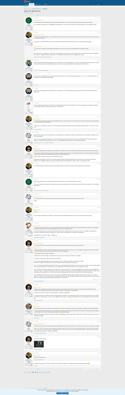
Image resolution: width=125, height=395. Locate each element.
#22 (99, 32)
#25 (99, 88)
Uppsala (31, 29)
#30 (99, 163)
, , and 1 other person (44, 57)
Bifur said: (37, 148)
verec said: (37, 225)
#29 (99, 146)
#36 (99, 284)
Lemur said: (37, 287)
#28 (99, 132)
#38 (99, 321)
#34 (99, 223)
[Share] (97, 18)
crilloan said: (37, 46)
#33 (99, 207)
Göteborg (31, 157)
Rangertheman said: (39, 34)
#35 (99, 240)
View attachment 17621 (39, 359)
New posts (26, 6)
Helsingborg (30, 235)
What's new (37, 4)
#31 (99, 179)
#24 (99, 73)
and (39, 129)
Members (45, 4)
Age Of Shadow (83, 76)
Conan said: (37, 119)
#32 (99, 194)
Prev (26, 15)
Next (38, 15)
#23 (99, 60)
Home (26, 4)
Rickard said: (37, 247)
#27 (99, 116)
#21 (99, 17)
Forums (31, 4)
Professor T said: (38, 20)
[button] (41, 4)
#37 (99, 303)
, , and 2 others (42, 70)
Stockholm (31, 45)
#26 (99, 102)
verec (26, 13)
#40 (99, 352)
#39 (99, 336)
